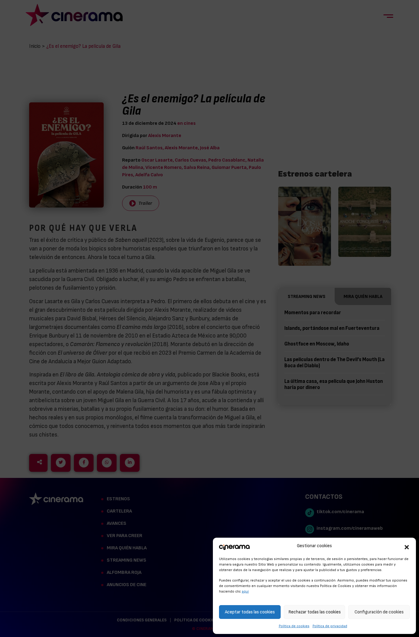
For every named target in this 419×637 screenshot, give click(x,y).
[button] (407, 546)
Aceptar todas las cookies (250, 612)
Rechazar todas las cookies (314, 612)
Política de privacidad (330, 626)
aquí (245, 591)
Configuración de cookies (379, 612)
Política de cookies (294, 626)
